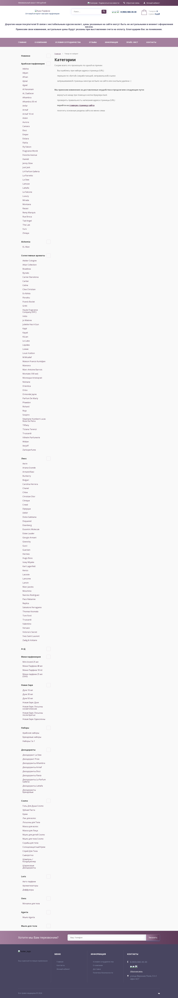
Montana (27, 204)
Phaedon (27, 402)
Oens (23, 898)
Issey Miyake (28, 562)
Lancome (27, 578)
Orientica (27, 386)
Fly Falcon (27, 146)
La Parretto (28, 175)
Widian (26, 441)
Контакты (61, 965)
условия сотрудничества (68, 42)
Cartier (26, 281)
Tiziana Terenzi (30, 429)
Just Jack (26, 167)
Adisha (26, 68)
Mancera (27, 365)
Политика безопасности (103, 973)
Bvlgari (26, 480)
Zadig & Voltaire (30, 640)
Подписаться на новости (109, 3)
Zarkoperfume (29, 449)
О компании (98, 965)
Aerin (25, 463)
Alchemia (25, 241)
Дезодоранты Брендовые (29, 791)
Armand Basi (28, 471)
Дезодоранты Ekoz (32, 771)
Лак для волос (29, 818)
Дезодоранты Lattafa (33, 786)
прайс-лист (132, 42)
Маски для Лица (30, 830)
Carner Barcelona (31, 277)
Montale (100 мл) (30, 373)
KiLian (25, 336)
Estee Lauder (28, 533)
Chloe (25, 492)
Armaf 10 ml (28, 114)
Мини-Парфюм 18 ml (32, 670)
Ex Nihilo (27, 293)
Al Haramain (28, 89)
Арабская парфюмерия (33, 63)
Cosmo (24, 800)
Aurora (26, 122)
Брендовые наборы (32, 737)
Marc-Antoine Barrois (32, 369)
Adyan (25, 73)
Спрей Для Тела (30, 851)
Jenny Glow (28, 163)
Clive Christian (29, 289)
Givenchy (27, 541)
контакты (151, 42)
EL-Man (26, 247)
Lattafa (26, 188)
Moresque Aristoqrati (32, 377)
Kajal (25, 328)
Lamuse (26, 183)
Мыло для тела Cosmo (33, 838)
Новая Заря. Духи (31, 702)
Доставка (97, 969)
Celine (25, 285)
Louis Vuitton (29, 353)
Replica (26, 603)
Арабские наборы (31, 733)
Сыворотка (28, 855)
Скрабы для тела (30, 843)
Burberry (27, 476)
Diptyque (27, 508)
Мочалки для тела (31, 903)
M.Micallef (27, 357)
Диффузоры (28, 889)
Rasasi (25, 208)
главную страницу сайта (81, 105)
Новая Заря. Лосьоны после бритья (33, 714)
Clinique (26, 500)
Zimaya (26, 233)
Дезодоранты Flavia (32, 775)
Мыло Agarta (29, 917)
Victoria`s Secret (30, 632)
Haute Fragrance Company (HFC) (30, 311)
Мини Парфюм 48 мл (32, 666)
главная (22, 42)
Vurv (25, 229)
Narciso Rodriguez (31, 595)
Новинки (25, 55)
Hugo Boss (28, 558)
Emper (25, 134)
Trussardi (27, 433)
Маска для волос (30, 826)
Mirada (26, 200)
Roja (25, 410)
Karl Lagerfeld (29, 566)
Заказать (153, 937)
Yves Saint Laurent (31, 636)
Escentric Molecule (31, 529)
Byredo (26, 273)
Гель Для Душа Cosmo (33, 806)
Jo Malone (27, 320)
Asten (25, 118)
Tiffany (26, 425)
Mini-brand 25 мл (30, 662)
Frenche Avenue (30, 155)
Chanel (26, 488)
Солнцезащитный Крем (34, 847)
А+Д (23, 649)
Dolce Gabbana (29, 517)
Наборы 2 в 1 (29, 741)
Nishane (26, 382)
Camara (26, 126)
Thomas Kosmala (30, 611)
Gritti (25, 305)
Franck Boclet (29, 301)
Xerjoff (26, 445)
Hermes (26, 554)
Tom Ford (27, 615)
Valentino (27, 623)
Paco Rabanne (29, 599)
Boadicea (27, 269)
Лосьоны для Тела (31, 822)
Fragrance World (30, 151)
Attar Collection (30, 264)
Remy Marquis (29, 212)
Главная (57, 54)
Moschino (27, 591)
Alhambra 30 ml (30, 101)
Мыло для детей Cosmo (34, 834)
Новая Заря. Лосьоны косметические (33, 707)
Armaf (25, 109)
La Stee (26, 179)
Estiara (26, 138)
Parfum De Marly (30, 398)
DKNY (25, 513)
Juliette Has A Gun (31, 324)
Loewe (25, 349)
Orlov (25, 390)
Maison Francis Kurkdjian (34, 361)
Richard (26, 406)
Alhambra (27, 97)
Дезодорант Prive (31, 759)
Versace (26, 628)
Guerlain (26, 550)
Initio (25, 316)
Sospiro (26, 414)
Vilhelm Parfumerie (31, 437)
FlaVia (25, 142)
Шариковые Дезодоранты (29, 866)
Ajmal (25, 81)
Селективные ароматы (33, 255)
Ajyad (25, 85)
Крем (25, 814)
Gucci (25, 545)
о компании (41, 42)
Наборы (25, 728)
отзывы (93, 42)
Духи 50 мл (28, 698)
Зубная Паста (29, 810)
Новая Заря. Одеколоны (34, 719)
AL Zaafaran (28, 93)
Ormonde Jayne (30, 394)
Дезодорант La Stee (32, 755)
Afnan (25, 77)
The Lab (26, 225)
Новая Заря (27, 685)
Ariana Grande (29, 467)
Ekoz (25, 130)
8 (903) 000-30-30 (128, 12)
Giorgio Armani (29, 537)
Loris (23, 876)
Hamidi (26, 159)
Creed (25, 504)
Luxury (26, 196)
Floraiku (26, 297)
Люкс (24, 458)
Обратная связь (132, 3)
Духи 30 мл (28, 694)
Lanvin (26, 582)
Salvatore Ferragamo (32, 607)
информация (111, 42)
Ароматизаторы (30, 885)
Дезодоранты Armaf (32, 767)
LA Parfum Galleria (31, 171)
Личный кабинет (153, 3)
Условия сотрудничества (103, 962)
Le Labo (26, 341)
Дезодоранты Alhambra (34, 763)
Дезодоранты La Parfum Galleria (34, 780)
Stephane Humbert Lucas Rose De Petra (34, 420)
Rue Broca (27, 216)
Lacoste (26, 574)
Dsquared (27, 521)
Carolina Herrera (30, 484)
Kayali (25, 332)
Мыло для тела (29, 926)
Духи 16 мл (28, 690)
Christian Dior (29, 496)
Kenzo (25, 570)
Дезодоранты (28, 749)
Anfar (25, 105)
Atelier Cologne (30, 260)
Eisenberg (27, 525)
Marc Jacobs (28, 587)
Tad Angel (27, 220)
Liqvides (26, 345)
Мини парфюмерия (31, 656)
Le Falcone (27, 192)
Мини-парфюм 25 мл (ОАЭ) (32, 675)
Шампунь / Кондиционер (29, 860)
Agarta (24, 912)
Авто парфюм (29, 881)
